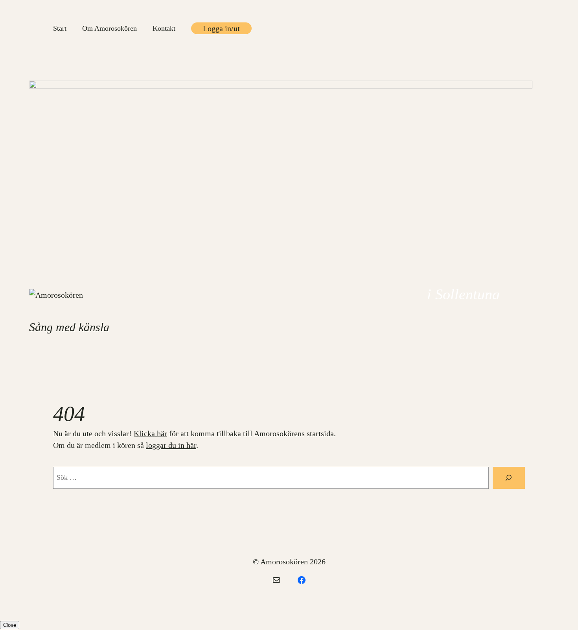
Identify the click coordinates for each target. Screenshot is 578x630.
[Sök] (509, 478)
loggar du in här (171, 445)
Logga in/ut (221, 28)
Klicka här (150, 433)
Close (9, 625)
